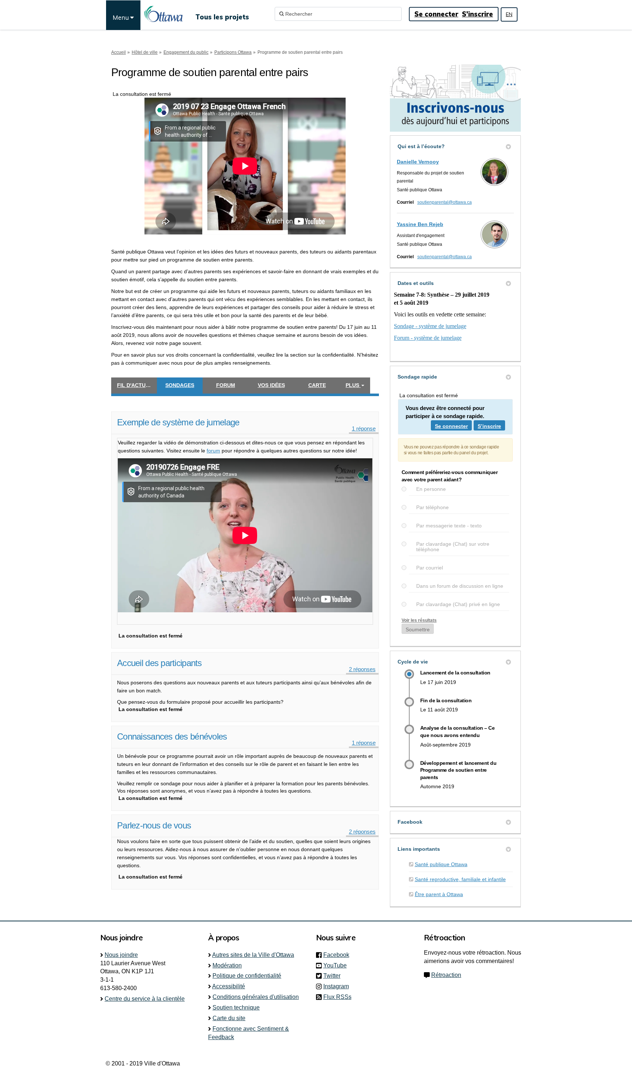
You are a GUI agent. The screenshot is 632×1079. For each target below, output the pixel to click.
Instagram (338, 986)
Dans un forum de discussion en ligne (459, 586)
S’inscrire (489, 426)
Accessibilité (228, 986)
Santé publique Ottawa (441, 864)
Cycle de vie (413, 662)
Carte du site (228, 1018)
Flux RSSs (337, 997)
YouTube (337, 965)
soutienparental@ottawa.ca (444, 202)
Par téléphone (432, 507)
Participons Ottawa (233, 52)
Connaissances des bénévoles (172, 736)
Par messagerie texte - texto (449, 526)
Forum (225, 385)
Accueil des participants (159, 663)
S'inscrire (477, 14)
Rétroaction (446, 975)
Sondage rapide (417, 377)
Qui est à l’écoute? (421, 146)
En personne (431, 489)
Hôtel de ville (145, 52)
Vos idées (271, 385)
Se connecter (436, 14)
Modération (227, 965)
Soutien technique (236, 1007)
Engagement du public (185, 52)
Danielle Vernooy (418, 162)
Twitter (334, 976)
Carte (317, 385)
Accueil (118, 52)
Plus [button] (353, 385)
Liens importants (419, 849)
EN (509, 14)
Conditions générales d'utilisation (255, 997)
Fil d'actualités (137, 385)
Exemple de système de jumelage (178, 422)
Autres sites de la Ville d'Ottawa (253, 955)
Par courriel (429, 568)
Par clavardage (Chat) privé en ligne (458, 604)
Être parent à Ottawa (439, 894)
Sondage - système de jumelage (430, 326)
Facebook (410, 822)
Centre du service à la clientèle (145, 999)
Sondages (179, 385)
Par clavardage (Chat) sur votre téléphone (452, 546)
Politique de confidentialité (246, 976)
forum (213, 451)
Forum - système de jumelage (428, 338)
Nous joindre (121, 955)
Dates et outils (416, 283)
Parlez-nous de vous (154, 825)
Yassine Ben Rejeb (420, 224)
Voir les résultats (419, 620)
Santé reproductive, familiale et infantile (460, 879)
